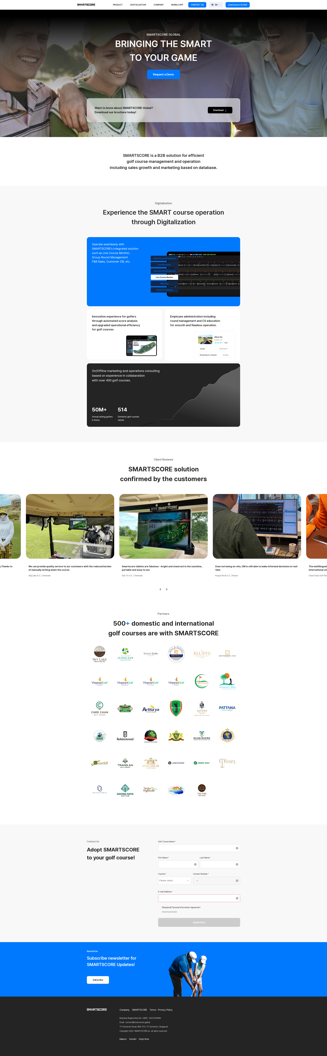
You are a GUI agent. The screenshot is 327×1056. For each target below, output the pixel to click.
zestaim (132, 1039)
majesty (123, 1039)
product (118, 5)
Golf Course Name (167, 841)
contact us (197, 5)
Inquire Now (199, 922)
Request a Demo (163, 74)
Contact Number (201, 874)
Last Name (205, 857)
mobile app (177, 5)
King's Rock (144, 1039)
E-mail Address (165, 891)
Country (162, 874)
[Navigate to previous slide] (160, 589)
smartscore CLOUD (237, 5)
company (159, 5)
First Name (163, 857)
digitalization (138, 5)
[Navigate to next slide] (167, 589)
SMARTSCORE (139, 1009)
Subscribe (98, 980)
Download (218, 110)
